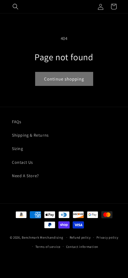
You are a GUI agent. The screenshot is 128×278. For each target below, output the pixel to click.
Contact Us (22, 162)
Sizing (17, 148)
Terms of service (47, 247)
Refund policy (80, 237)
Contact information (82, 247)
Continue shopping (64, 79)
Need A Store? (25, 175)
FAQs (16, 121)
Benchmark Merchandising (42, 237)
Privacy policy (107, 237)
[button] (15, 6)
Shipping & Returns (30, 135)
